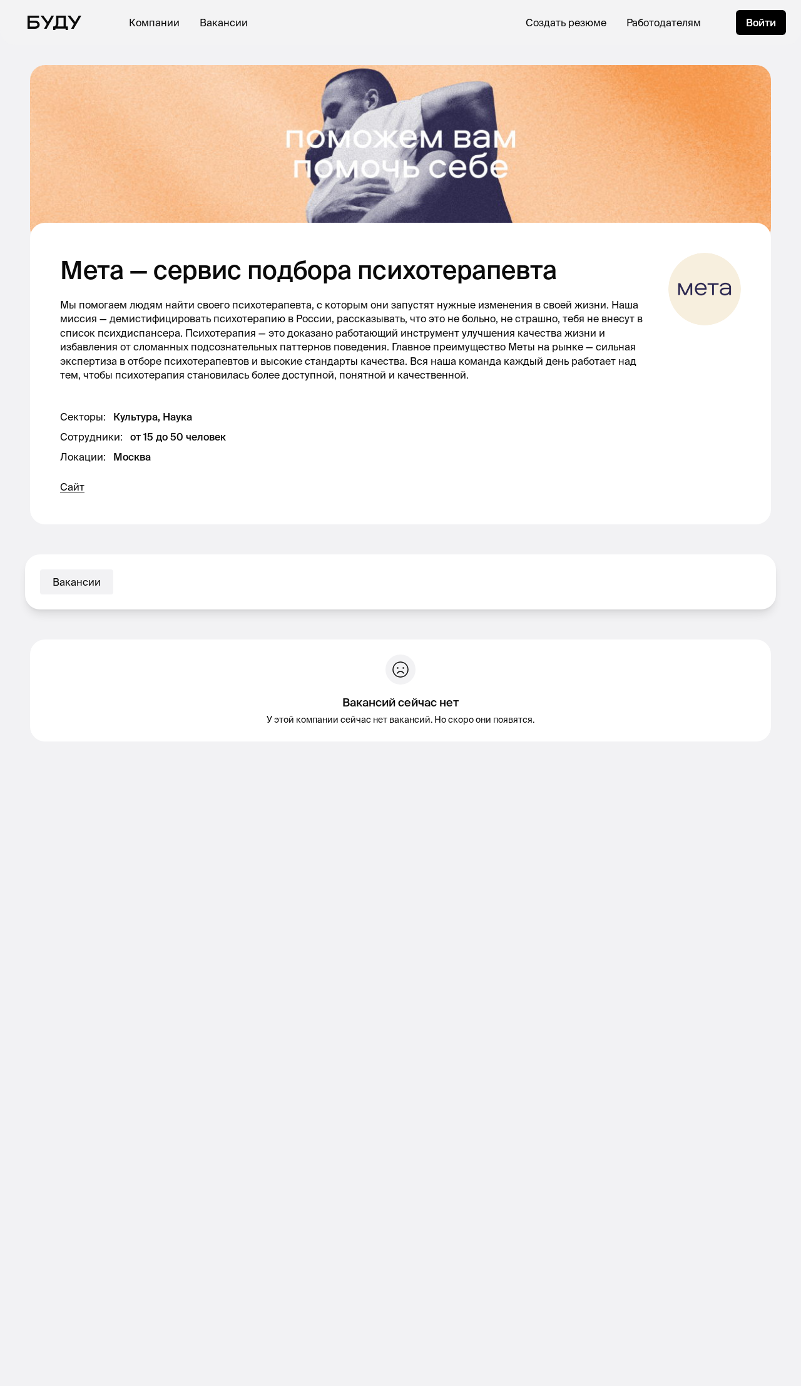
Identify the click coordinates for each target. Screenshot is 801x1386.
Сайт (72, 486)
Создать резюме (566, 22)
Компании (154, 22)
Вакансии (224, 22)
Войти (761, 22)
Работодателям (663, 22)
